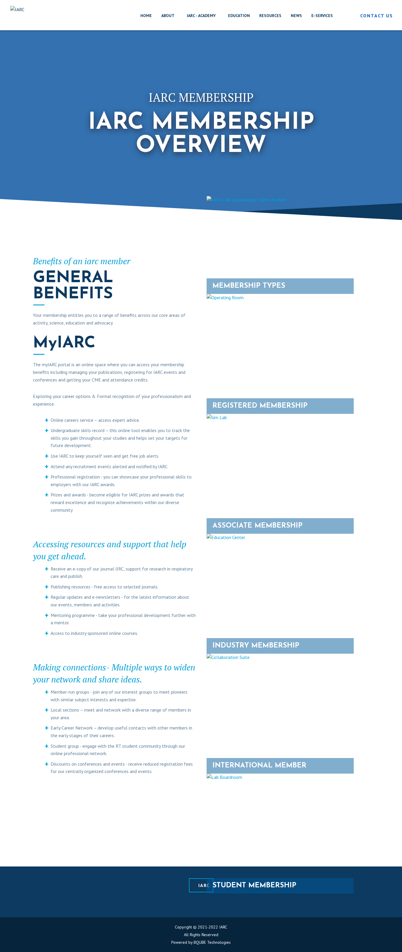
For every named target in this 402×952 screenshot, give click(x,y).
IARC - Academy (201, 15)
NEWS (296, 15)
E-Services (322, 15)
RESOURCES (270, 15)
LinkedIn (169, 904)
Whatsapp (182, 904)
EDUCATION (239, 15)
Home (146, 15)
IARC (204, 885)
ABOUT (168, 15)
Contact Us (376, 16)
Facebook (194, 904)
